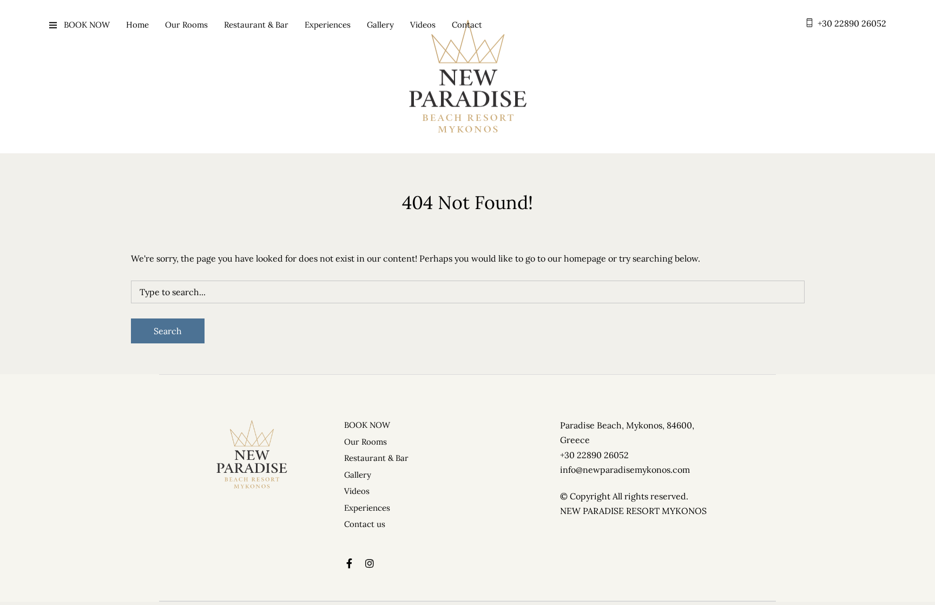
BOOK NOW (87, 24)
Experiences (328, 24)
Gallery (380, 24)
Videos (423, 24)
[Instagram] (369, 563)
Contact (467, 24)
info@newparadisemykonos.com (625, 469)
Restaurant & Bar (256, 24)
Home (137, 24)
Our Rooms (186, 24)
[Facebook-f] (349, 563)
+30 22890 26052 (852, 23)
